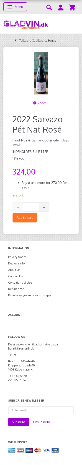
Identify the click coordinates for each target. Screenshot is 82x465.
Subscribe (19, 422)
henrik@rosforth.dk (21, 348)
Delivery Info (16, 263)
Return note (16, 289)
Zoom (42, 103)
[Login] (60, 7)
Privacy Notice (17, 257)
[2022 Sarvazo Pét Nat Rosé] (41, 73)
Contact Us (15, 276)
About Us (14, 270)
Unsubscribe (42, 422)
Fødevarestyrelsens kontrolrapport (31, 295)
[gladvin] (41, 24)
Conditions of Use (20, 282)
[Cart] (72, 7)
